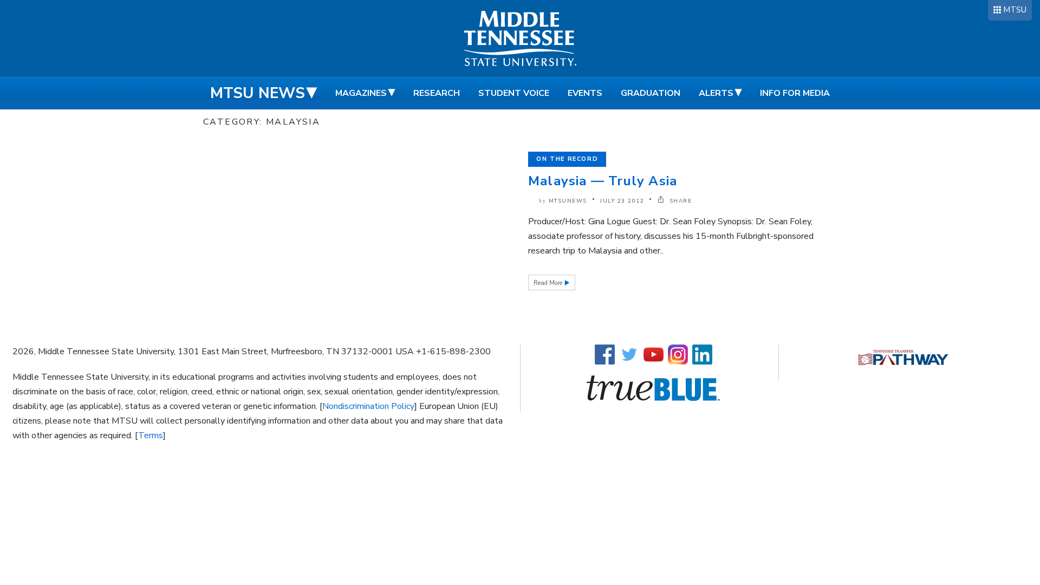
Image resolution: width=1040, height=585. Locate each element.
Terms (150, 435)
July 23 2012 (622, 201)
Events (585, 93)
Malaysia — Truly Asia (602, 181)
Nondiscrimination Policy (368, 406)
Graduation (650, 93)
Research (436, 93)
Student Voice (513, 93)
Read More (549, 283)
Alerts (716, 93)
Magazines (361, 93)
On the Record (567, 159)
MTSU (1014, 9)
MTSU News (257, 93)
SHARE (679, 201)
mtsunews (568, 201)
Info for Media (795, 93)
